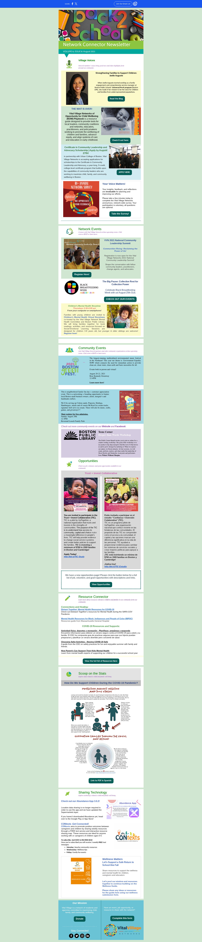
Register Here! (81, 274)
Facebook (120, 426)
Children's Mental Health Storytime (84, 306)
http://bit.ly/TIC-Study (74, 556)
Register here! (70, 333)
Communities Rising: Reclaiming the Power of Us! (120, 250)
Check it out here (120, 140)
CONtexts (66, 824)
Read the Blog (116, 99)
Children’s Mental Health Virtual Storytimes (84, 317)
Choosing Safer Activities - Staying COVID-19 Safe (84, 642)
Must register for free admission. (74, 414)
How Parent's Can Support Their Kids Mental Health (85, 651)
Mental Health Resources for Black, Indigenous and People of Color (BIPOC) (97, 618)
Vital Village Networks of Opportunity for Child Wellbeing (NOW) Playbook (81, 116)
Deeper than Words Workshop (114, 435)
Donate (79, 919)
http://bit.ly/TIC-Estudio (115, 566)
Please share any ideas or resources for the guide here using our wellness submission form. (120, 892)
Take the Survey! (120, 214)
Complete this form (122, 918)
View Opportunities (101, 584)
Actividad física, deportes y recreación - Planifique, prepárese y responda (95, 631)
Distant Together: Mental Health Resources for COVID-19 (87, 609)
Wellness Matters (112, 859)
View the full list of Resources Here (101, 661)
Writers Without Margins (111, 455)
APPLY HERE (124, 172)
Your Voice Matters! (113, 183)
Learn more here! (97, 382)
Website (106, 426)
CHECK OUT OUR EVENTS (120, 299)
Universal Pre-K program (122, 88)
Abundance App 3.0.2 (88, 801)
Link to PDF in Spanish (101, 781)
